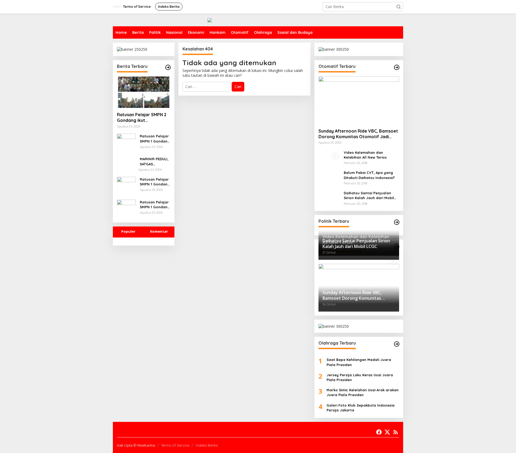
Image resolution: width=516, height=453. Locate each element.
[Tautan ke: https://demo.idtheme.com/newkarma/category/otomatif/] (396, 67)
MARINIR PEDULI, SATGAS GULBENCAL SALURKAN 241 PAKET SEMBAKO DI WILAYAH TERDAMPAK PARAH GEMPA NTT (154, 161)
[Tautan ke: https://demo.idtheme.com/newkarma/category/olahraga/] (396, 344)
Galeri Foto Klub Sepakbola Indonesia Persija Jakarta (361, 407)
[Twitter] (387, 432)
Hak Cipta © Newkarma (136, 445)
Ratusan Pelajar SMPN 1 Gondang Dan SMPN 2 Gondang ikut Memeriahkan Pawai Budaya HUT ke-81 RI (155, 182)
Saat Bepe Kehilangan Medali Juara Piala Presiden (359, 362)
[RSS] (395, 432)
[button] (398, 6)
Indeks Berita (207, 445)
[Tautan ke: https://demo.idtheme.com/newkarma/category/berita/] (168, 67)
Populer (128, 231)
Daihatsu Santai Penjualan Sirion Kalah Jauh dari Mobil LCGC (369, 195)
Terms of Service (175, 445)
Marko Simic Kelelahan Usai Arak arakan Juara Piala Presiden (363, 392)
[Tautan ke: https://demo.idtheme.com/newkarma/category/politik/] (396, 222)
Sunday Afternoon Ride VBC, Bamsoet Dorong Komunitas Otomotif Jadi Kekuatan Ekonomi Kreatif (358, 134)
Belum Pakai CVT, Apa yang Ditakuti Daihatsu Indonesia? (369, 175)
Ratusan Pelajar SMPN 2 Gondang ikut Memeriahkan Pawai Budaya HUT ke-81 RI (141, 117)
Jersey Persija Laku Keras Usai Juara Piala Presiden (360, 377)
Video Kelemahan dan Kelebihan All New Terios (365, 154)
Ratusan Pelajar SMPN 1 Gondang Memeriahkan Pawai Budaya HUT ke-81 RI (155, 138)
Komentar (159, 231)
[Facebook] (378, 432)
